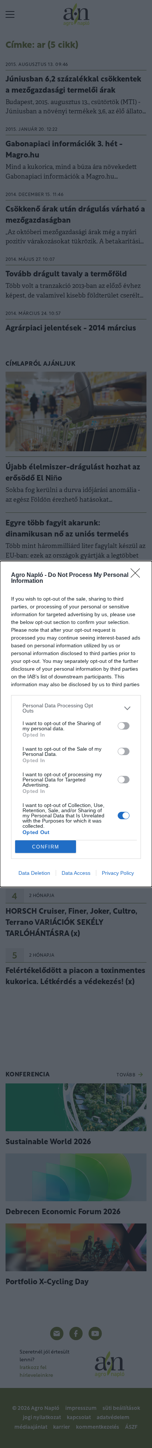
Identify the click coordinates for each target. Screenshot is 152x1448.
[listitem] (76, 708)
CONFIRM (45, 847)
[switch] (123, 726)
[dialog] (76, 724)
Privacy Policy (118, 873)
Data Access (76, 873)
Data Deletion (34, 873)
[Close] (138, 575)
